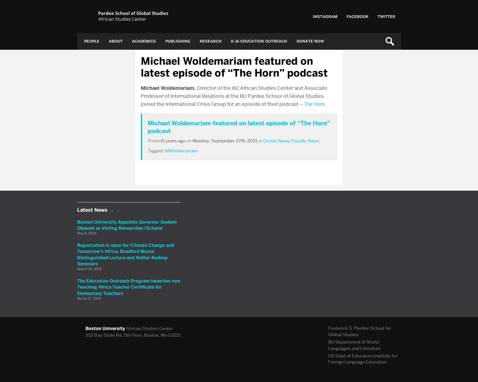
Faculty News (305, 141)
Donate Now (310, 41)
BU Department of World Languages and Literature (354, 345)
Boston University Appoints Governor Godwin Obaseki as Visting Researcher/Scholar (127, 225)
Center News (276, 141)
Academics (144, 41)
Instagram (325, 16)
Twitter (386, 16)
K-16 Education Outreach (259, 41)
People (91, 41)
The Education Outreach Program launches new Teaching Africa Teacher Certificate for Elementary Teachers (128, 287)
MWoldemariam (181, 151)
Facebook (357, 16)
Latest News (92, 210)
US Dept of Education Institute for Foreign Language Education (363, 359)
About (116, 41)
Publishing (177, 41)
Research (211, 41)
